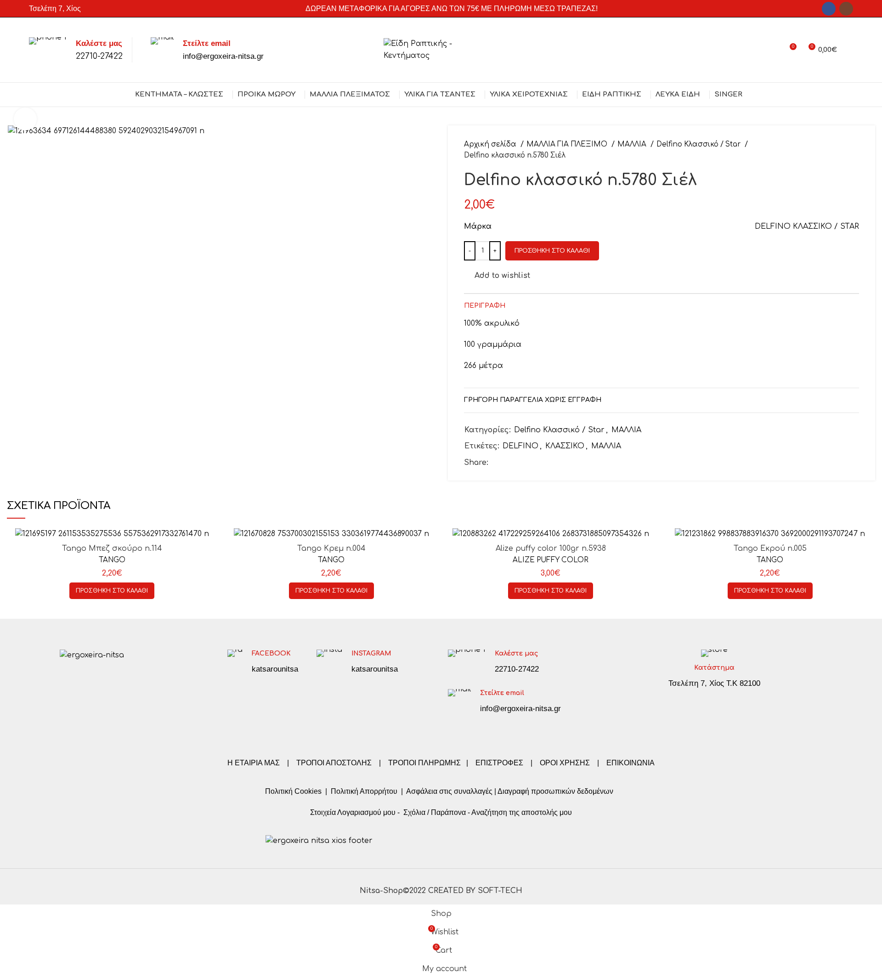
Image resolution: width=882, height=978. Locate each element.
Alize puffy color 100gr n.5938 (551, 548)
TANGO (112, 560)
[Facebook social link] (829, 9)
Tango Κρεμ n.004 (331, 548)
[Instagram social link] (846, 9)
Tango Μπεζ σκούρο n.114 (112, 548)
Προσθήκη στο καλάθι (552, 251)
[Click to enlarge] (25, 118)
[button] (111, 590)
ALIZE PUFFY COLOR (550, 560)
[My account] (772, 50)
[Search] (850, 50)
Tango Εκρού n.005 (770, 548)
